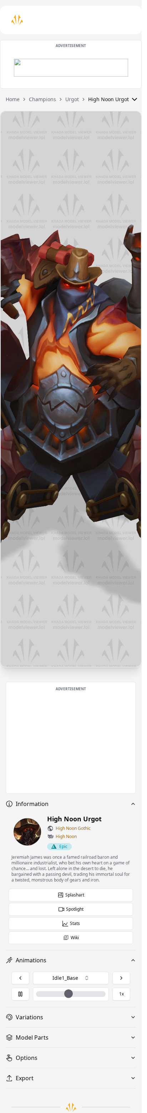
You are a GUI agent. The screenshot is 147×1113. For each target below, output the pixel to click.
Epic (63, 846)
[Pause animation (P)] (20, 994)
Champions (42, 99)
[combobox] (71, 978)
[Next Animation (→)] (121, 978)
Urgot (72, 99)
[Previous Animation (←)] (20, 978)
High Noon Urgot (108, 99)
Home (13, 99)
